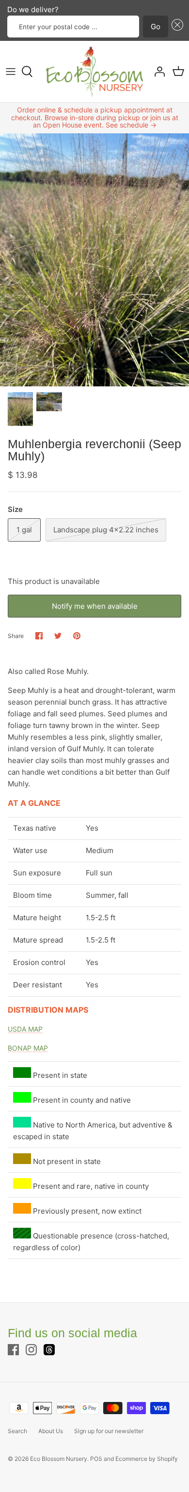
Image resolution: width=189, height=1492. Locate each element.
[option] (94, 259)
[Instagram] (31, 1349)
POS (96, 1458)
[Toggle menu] (10, 71)
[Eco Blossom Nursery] (94, 71)
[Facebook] (13, 1349)
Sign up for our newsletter (108, 1431)
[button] (176, 26)
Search (17, 1431)
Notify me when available (95, 606)
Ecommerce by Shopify (146, 1458)
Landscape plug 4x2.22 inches (105, 529)
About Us (50, 1431)
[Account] (157, 71)
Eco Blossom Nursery (58, 1458)
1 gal (24, 529)
